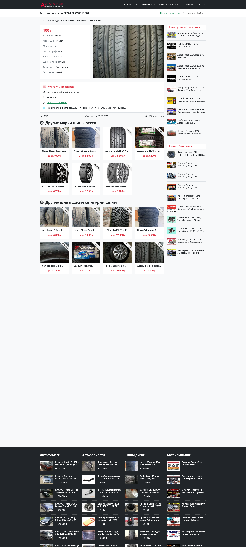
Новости (200, 4)
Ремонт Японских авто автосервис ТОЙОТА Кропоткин (188, 197)
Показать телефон (57, 102)
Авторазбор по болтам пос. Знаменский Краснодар (191, 34)
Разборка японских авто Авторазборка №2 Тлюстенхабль (189, 121)
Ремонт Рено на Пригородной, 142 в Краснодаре (187, 186)
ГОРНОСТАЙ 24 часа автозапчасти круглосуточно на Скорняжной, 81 (187, 77)
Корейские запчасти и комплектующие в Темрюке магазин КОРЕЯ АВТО (191, 99)
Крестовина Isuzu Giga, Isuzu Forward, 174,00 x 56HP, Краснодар (189, 218)
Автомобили (131, 4)
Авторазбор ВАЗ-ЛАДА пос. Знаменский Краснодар (190, 66)
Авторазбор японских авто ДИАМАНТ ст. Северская (190, 88)
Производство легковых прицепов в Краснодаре (189, 240)
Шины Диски (165, 4)
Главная (43, 20)
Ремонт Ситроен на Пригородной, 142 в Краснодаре (187, 164)
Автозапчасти (148, 4)
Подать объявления (170, 13)
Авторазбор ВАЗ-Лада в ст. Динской (190, 56)
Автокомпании (184, 4)
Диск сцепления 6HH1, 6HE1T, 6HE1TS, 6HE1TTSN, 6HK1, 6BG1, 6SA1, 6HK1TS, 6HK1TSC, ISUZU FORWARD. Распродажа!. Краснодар (190, 153)
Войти (200, 13)
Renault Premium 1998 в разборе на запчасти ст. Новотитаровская (189, 132)
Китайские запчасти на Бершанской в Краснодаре (190, 208)
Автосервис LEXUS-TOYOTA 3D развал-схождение (190, 251)
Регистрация (188, 13)
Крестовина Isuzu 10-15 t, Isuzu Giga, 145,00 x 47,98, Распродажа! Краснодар (190, 229)
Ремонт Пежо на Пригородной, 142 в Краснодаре (187, 175)
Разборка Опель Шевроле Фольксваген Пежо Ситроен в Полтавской (191, 110)
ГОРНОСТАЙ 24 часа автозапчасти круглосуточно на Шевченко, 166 (187, 45)
